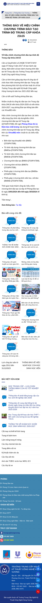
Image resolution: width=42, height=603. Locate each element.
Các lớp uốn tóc (8, 457)
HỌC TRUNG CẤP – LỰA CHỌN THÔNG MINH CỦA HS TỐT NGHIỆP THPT (23, 388)
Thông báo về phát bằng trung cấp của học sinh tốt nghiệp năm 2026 (23, 397)
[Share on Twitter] (26, 40)
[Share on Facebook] (24, 40)
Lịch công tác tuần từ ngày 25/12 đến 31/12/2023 (10, 365)
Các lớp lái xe (7, 465)
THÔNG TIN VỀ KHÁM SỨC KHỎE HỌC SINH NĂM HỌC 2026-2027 (22, 425)
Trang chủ (8, 13)
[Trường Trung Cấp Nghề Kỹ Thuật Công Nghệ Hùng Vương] (19, 4)
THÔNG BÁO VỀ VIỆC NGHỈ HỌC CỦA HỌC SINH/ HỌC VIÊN (31, 365)
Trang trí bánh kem (9, 436)
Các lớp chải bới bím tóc (11, 444)
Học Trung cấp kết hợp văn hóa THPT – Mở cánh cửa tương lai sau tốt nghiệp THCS (24, 417)
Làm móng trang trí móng (11, 440)
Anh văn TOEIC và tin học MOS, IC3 (16, 461)
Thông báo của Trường (21, 13)
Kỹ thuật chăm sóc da (10, 453)
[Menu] (38, 4)
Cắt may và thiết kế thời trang (13, 431)
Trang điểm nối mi (9, 448)
